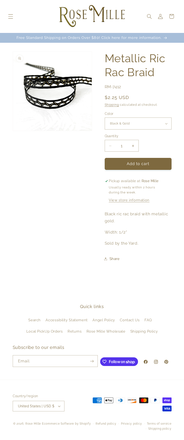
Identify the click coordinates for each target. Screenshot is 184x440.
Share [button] (114, 259)
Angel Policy (103, 320)
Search (34, 320)
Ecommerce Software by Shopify (66, 423)
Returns (74, 331)
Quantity (112, 136)
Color (109, 114)
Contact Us (129, 320)
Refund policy (106, 423)
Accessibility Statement (67, 320)
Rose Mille (33, 423)
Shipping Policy (144, 331)
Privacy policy (131, 423)
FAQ (148, 320)
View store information (129, 200)
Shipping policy (159, 428)
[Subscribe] (92, 361)
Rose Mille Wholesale (106, 331)
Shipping (112, 104)
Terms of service (159, 423)
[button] (10, 16)
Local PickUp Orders (44, 331)
